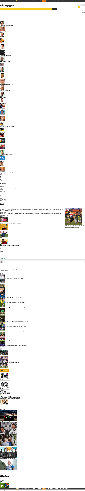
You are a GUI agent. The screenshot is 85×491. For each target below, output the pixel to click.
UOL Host (5, 490)
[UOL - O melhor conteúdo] (17, 1)
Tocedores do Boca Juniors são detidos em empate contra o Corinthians (9, 362)
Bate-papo (35, 0)
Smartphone (2, 372)
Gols (5, 8)
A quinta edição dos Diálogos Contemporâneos (6, 25)
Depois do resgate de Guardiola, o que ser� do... (6, 84)
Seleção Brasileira (2, 187)
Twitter (1, 174)
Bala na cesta (2, 115)
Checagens (1, 96)
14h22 (6, 331)
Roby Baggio (1, 479)
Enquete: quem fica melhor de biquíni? (5, 393)
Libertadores (25, 8)
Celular (1, 175)
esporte (8, 5)
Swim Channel (2, 155)
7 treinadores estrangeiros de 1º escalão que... (6, 78)
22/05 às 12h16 (2, 237)
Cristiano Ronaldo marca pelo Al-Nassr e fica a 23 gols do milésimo (16, 302)
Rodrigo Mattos (2, 43)
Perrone (1, 38)
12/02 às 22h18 (2, 244)
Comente (2, 207)
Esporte (43, 0)
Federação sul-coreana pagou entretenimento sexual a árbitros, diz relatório (11, 223)
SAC (28, 0)
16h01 (6, 297)
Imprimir (1, 197)
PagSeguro (67, 0)
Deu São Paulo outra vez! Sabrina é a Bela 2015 (6, 396)
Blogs (1, 20)
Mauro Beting (2, 32)
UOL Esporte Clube (39, 8)
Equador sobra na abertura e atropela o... (5, 90)
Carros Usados (2, 182)
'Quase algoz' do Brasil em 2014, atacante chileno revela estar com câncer (10, 245)
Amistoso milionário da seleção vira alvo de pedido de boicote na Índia (16, 326)
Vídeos (1, 185)
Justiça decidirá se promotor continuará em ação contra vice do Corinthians (17, 292)
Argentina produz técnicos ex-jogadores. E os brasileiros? (7, 458)
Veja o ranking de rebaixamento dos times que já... (7, 131)
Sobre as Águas (2, 161)
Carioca (20, 8)
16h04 (6, 292)
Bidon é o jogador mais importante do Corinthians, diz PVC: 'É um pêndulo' (17, 307)
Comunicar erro (2, 198)
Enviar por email (2, 194)
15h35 (6, 307)
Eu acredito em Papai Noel (3, 37)
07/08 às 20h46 (2, 222)
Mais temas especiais (3, 475)
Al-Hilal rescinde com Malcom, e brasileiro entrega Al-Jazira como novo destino (17, 297)
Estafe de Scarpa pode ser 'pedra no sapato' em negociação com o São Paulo (17, 321)
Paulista (16, 8)
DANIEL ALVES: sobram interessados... (5, 149)
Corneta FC (1, 137)
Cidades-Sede (2, 186)
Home (1, 184)
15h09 (6, 316)
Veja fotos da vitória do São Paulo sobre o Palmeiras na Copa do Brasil (9, 368)
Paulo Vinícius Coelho (3, 26)
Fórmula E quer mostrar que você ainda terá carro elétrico (7, 421)
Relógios (1, 381)
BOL (63, 0)
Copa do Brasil (32, 8)
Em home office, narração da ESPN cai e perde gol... (7, 126)
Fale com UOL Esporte (3, 172)
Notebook (2, 390)
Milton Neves (2, 67)
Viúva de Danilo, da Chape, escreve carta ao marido (7, 446)
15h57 (6, 302)
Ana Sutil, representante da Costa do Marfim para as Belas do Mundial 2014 (10, 398)
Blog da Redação (2, 127)
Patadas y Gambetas (3, 97)
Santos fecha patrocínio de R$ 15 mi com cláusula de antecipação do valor (17, 278)
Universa (51, 0)
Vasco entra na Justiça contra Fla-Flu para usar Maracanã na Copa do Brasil (17, 316)
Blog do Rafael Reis (3, 72)
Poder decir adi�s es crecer (4, 102)
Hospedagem (2, 490)
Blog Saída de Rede (3, 103)
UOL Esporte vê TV (2, 121)
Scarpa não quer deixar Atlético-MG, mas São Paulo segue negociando (16, 331)
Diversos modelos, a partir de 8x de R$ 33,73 (4, 379)
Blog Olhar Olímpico (3, 91)
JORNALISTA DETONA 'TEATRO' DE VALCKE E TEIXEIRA (73, 226)
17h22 (6, 278)
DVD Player (1, 180)
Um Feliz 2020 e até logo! (3, 108)
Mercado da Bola (10, 8)
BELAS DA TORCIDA (3, 391)
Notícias (40, 0)
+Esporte (54, 8)
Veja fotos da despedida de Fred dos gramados (6, 355)
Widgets (1, 176)
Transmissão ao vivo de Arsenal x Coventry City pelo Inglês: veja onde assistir (17, 340)
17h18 (6, 283)
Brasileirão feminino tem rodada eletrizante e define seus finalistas (15, 283)
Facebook (1, 196)
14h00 (6, 340)
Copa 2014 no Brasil (3, 183)
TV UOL (60, 0)
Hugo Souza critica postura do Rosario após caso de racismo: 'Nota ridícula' (17, 345)
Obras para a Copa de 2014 (4, 214)
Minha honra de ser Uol (3, 31)
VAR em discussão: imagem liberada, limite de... (6, 61)
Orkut (0, 195)
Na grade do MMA (2, 132)
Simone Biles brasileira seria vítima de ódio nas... (6, 66)
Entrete (47, 0)
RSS (0, 177)
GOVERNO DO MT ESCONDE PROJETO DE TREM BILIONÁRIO (73, 227)
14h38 (6, 326)
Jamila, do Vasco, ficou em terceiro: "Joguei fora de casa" (7, 404)
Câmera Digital (2, 181)
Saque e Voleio (2, 109)
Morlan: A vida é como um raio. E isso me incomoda (7, 470)
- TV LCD (1, 179)
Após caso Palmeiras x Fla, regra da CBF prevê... (6, 49)
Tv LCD (5, 390)
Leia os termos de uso (4, 270)
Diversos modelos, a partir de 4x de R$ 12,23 (4, 388)
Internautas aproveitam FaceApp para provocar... (6, 143)
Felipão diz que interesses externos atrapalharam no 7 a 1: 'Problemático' (10, 238)
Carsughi (1, 166)
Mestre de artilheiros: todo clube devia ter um (6, 154)
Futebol (45, 8)
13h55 (6, 345)
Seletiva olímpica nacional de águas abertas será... (7, 160)
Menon (1, 62)
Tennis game (1, 481)
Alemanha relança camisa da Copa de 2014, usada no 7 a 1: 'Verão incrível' (10, 230)
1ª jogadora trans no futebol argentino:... (5, 55)
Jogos (2, 8)
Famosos (56, 0)
